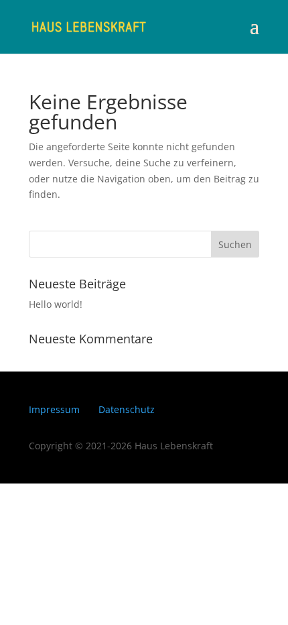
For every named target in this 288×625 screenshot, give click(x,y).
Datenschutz (126, 409)
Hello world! (55, 304)
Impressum (54, 409)
